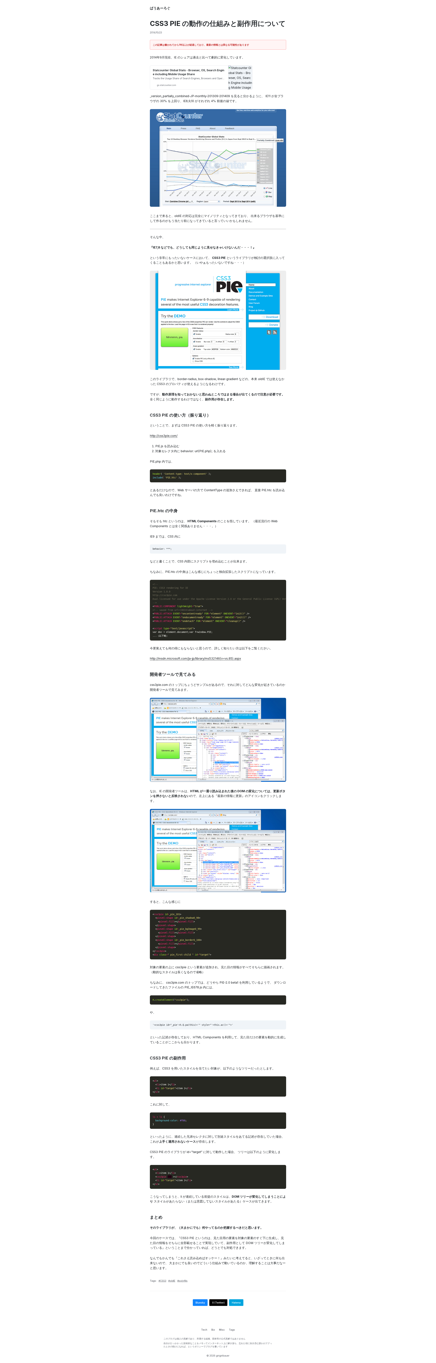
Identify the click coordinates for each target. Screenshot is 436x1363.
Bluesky (200, 1302)
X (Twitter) (218, 1302)
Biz (213, 1329)
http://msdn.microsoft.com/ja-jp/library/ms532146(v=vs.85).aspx (195, 658)
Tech (204, 1329)
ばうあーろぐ (160, 8)
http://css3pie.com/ (163, 436)
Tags (232, 1329)
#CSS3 (162, 1280)
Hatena (236, 1302)
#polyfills (182, 1280)
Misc (222, 1329)
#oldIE (171, 1280)
